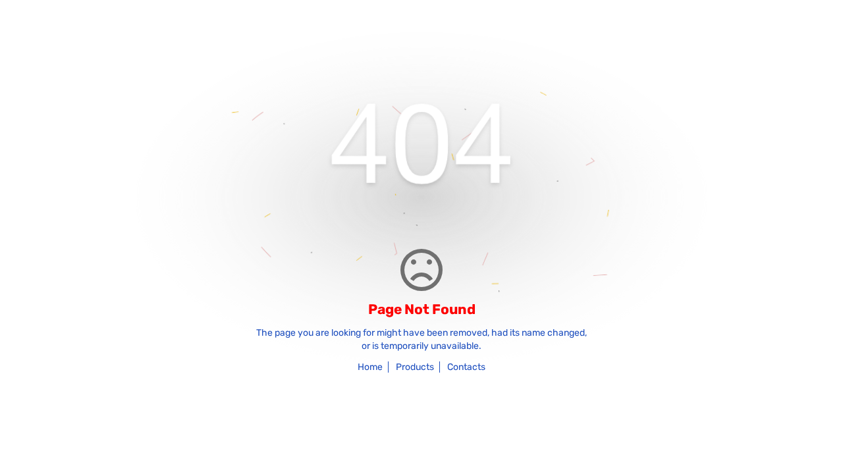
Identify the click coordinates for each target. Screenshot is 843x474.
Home (370, 367)
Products (415, 367)
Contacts (466, 367)
